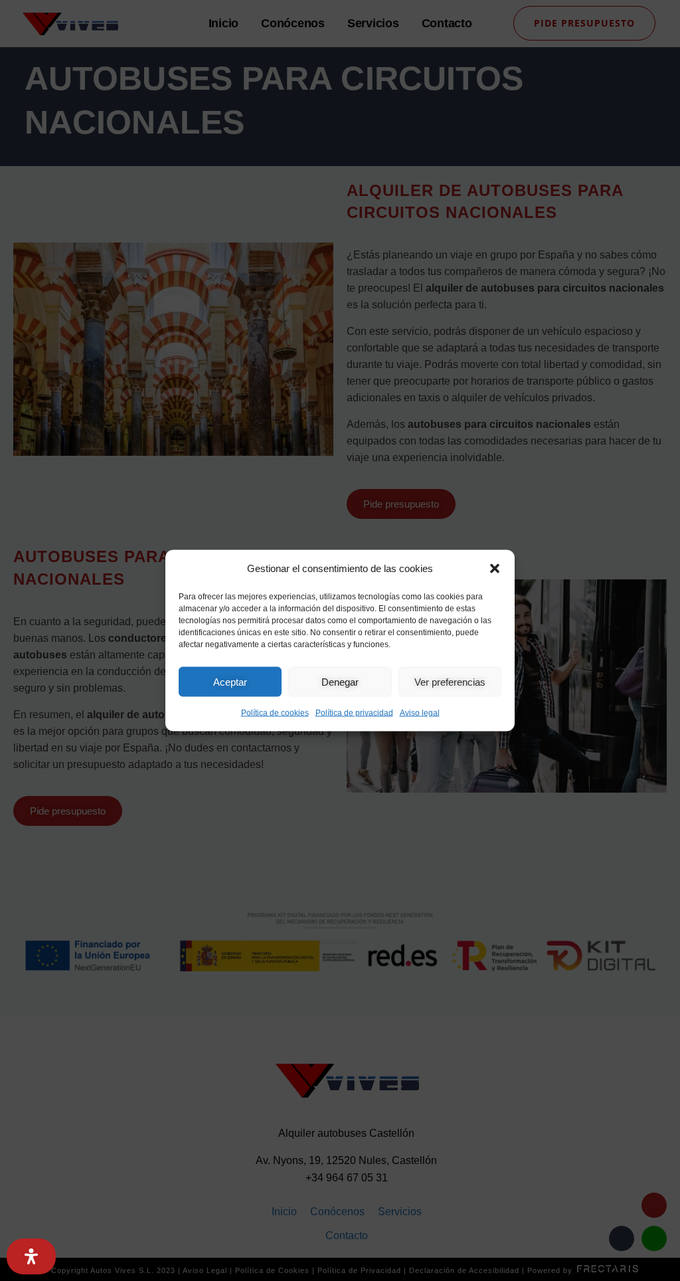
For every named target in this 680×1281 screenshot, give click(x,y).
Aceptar (230, 681)
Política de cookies (275, 713)
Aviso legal (420, 713)
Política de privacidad (354, 713)
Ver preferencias (449, 681)
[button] (494, 568)
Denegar (340, 681)
